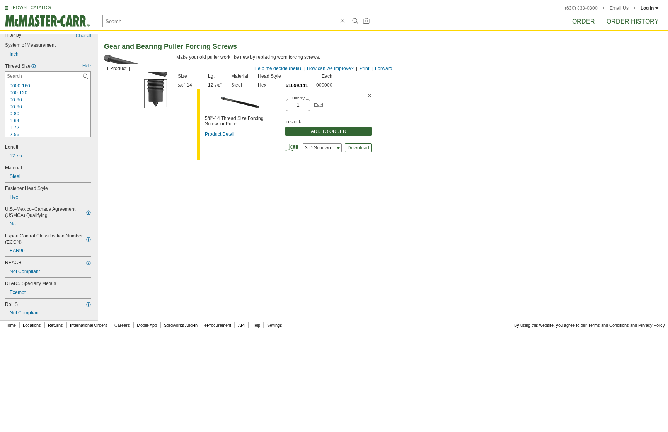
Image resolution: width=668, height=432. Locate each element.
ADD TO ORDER (328, 131)
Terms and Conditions (608, 325)
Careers (122, 325)
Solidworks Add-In (181, 325)
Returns (55, 325)
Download (358, 147)
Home (10, 325)
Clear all (83, 35)
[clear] (342, 21)
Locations (32, 325)
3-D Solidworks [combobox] (321, 147)
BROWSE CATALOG (30, 7)
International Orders (88, 325)
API (241, 325)
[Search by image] (366, 21)
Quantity (297, 98)
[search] (85, 76)
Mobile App (147, 325)
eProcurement (217, 325)
